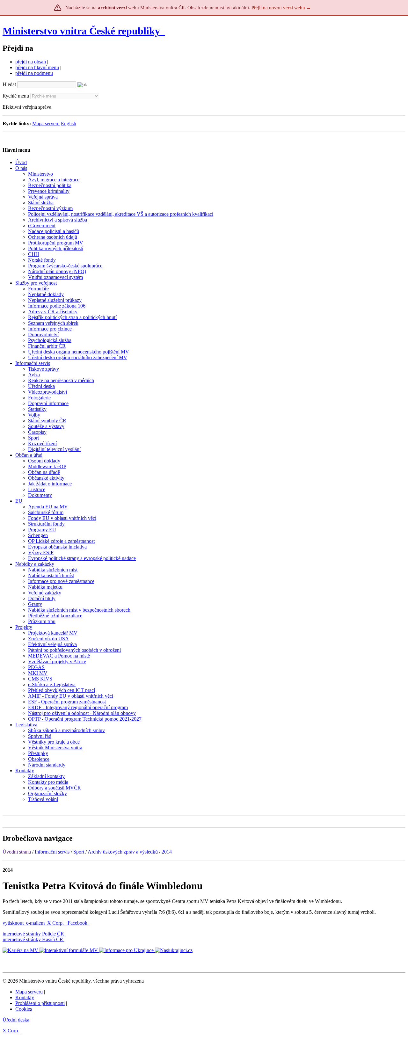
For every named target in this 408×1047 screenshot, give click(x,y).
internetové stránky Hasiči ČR (33, 939)
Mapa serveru (46, 123)
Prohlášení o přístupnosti (40, 1003)
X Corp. (56, 923)
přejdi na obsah (30, 61)
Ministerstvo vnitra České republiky (81, 31)
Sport (78, 851)
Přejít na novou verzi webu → (281, 7)
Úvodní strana (17, 851)
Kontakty (24, 997)
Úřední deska (16, 1019)
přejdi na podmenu (34, 73)
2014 (167, 851)
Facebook (78, 923)
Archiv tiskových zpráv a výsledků (123, 851)
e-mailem (35, 923)
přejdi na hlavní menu (37, 67)
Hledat (9, 84)
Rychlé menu (16, 95)
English (68, 123)
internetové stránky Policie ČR (33, 933)
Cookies (23, 1009)
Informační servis (52, 851)
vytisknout (13, 923)
